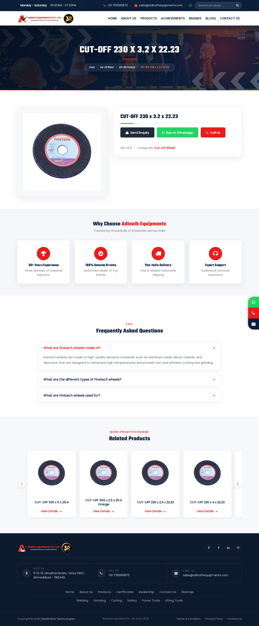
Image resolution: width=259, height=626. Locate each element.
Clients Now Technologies (58, 619)
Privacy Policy (214, 619)
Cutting (116, 600)
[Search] (237, 5)
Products (148, 18)
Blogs (211, 18)
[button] (21, 484)
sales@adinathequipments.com (161, 5)
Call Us (215, 132)
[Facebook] (218, 548)
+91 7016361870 (117, 5)
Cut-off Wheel (107, 67)
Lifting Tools (174, 600)
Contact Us (230, 18)
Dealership (146, 592)
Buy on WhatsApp (179, 132)
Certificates (125, 592)
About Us (128, 18)
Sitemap (187, 592)
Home (112, 18)
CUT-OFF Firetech (127, 67)
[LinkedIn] (228, 548)
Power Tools (151, 600)
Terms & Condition (188, 619)
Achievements (173, 18)
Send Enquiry (139, 132)
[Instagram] (238, 548)
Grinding (99, 600)
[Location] (209, 548)
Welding (82, 600)
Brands (195, 18)
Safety (132, 600)
